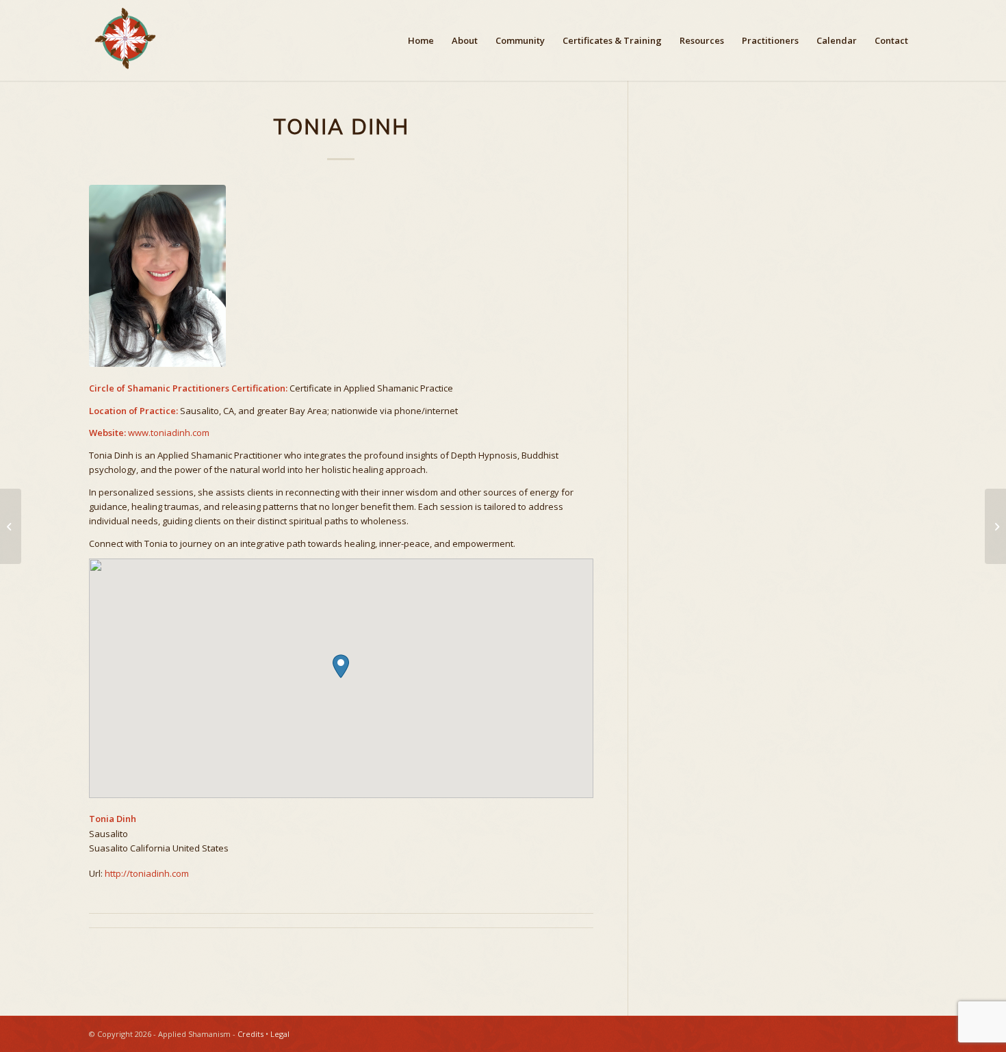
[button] (341, 666)
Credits (250, 1034)
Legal (279, 1034)
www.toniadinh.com (168, 432)
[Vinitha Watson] (10, 526)
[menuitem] (421, 40)
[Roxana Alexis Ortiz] (995, 526)
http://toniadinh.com (147, 873)
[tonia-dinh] (341, 276)
